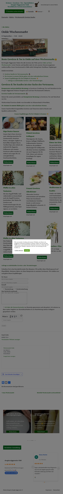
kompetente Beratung (31, 97)
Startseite (5, 17)
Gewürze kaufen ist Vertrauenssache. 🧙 (17, 74)
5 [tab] (33, 440)
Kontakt (31, 11)
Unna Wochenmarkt (8, 392)
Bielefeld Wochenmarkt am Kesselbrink (49, 392)
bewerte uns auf (10, 473)
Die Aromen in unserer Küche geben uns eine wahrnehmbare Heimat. (27, 76)
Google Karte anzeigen (9, 356)
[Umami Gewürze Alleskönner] (36, 193)
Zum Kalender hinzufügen (12, 374)
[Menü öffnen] (49, 11)
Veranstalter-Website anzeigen (11, 339)
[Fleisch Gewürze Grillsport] (36, 142)
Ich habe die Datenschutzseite (14, 307)
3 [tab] (30, 440)
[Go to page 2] (45, 482)
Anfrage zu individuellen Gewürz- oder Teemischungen (25, 80)
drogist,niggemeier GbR (13, 460)
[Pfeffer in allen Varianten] (13, 194)
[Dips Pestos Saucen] (13, 142)
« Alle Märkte (5, 27)
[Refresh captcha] (21, 316)
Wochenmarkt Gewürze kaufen (25, 17)
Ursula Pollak (43, 455)
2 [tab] (29, 440)
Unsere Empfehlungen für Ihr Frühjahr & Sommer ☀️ (21, 78)
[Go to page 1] (44, 482)
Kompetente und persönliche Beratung (15, 88)
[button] (12, 447)
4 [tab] (32, 440)
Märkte (11, 17)
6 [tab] (35, 440)
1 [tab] (27, 440)
